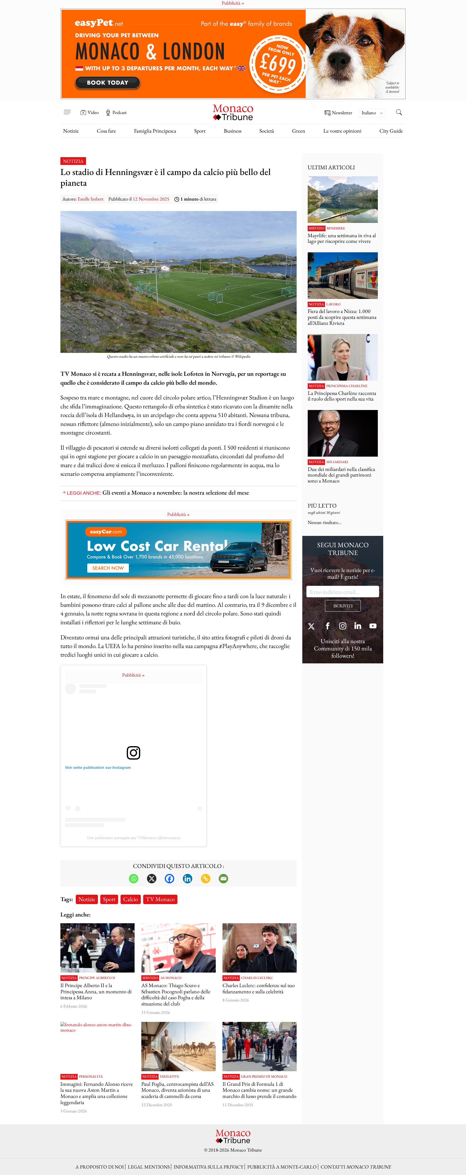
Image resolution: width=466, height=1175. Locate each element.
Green (298, 130)
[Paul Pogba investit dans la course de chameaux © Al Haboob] (178, 1046)
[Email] (223, 878)
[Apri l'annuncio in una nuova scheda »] (233, 54)
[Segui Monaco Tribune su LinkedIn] (358, 626)
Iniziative (169, 1076)
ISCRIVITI (342, 606)
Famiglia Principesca (155, 130)
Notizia (73, 161)
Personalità (91, 1076)
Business (232, 130)
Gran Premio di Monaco (264, 1076)
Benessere (336, 228)
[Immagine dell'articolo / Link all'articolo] (343, 199)
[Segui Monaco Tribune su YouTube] (373, 626)
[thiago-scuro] (178, 948)
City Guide (391, 130)
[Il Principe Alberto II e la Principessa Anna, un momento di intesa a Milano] (97, 948)
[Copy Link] (205, 878)
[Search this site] (399, 113)
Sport (199, 130)
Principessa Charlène (346, 386)
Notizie (71, 130)
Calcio (130, 899)
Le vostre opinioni (342, 130)
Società (266, 130)
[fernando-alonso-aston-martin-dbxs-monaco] (97, 1046)
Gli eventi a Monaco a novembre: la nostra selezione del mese (175, 492)
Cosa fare (106, 130)
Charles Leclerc (257, 978)
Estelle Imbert (91, 199)
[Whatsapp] (133, 878)
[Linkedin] (187, 878)
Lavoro (333, 304)
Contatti (356, 1167)
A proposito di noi (100, 1167)
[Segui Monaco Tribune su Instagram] (343, 626)
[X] (151, 878)
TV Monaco (160, 899)
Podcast (119, 112)
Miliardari (337, 462)
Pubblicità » (178, 514)
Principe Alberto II (97, 978)
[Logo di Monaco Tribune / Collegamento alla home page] (233, 112)
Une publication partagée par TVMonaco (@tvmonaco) (133, 838)
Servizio (150, 978)
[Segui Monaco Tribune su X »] (312, 626)
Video (93, 112)
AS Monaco (170, 978)
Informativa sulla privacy (208, 1167)
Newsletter (342, 113)
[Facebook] (169, 878)
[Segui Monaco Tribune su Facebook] (328, 626)
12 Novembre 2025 (151, 199)
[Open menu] (67, 108)
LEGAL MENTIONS (149, 1167)
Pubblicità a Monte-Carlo (282, 1167)
